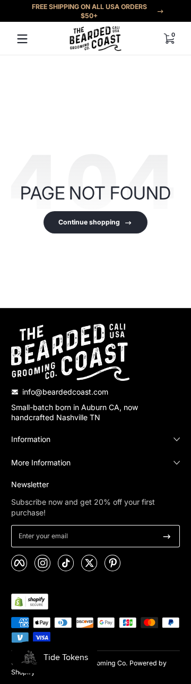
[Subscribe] (167, 536)
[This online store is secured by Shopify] (29, 602)
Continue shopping (89, 222)
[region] (95, 11)
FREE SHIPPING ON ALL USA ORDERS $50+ (89, 11)
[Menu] (22, 39)
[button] (169, 39)
